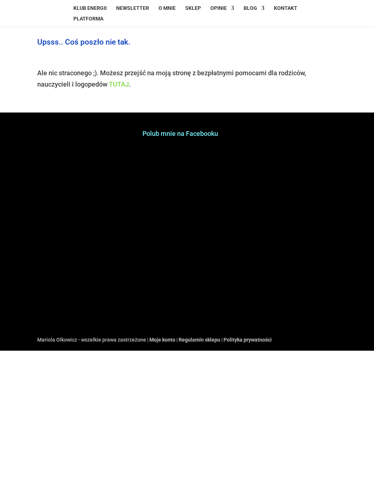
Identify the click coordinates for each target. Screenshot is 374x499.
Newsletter (132, 8)
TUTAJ (119, 84)
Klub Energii (90, 8)
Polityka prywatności (248, 340)
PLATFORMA (88, 19)
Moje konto (162, 340)
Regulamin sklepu (199, 340)
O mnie (167, 8)
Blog (250, 8)
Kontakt (285, 8)
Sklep (193, 8)
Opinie (218, 8)
